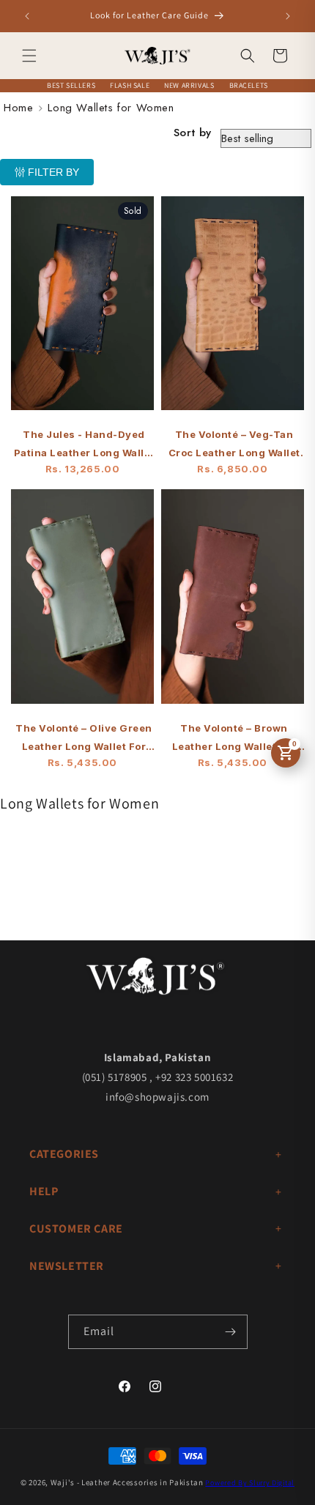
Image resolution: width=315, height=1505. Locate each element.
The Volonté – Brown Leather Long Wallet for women (234, 739)
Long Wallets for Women (111, 108)
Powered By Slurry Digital (249, 1482)
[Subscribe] (231, 1332)
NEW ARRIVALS (189, 85)
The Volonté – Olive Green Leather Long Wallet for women (83, 739)
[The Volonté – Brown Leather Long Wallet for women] (232, 603)
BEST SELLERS (71, 85)
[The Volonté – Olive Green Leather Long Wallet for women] (82, 603)
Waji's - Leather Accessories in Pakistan (127, 1482)
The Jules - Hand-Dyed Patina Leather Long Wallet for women (84, 445)
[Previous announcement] (27, 16)
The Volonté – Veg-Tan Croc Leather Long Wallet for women (234, 445)
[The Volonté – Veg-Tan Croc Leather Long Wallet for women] (232, 310)
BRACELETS (248, 85)
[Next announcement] (288, 16)
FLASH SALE (129, 85)
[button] (29, 56)
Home (18, 108)
